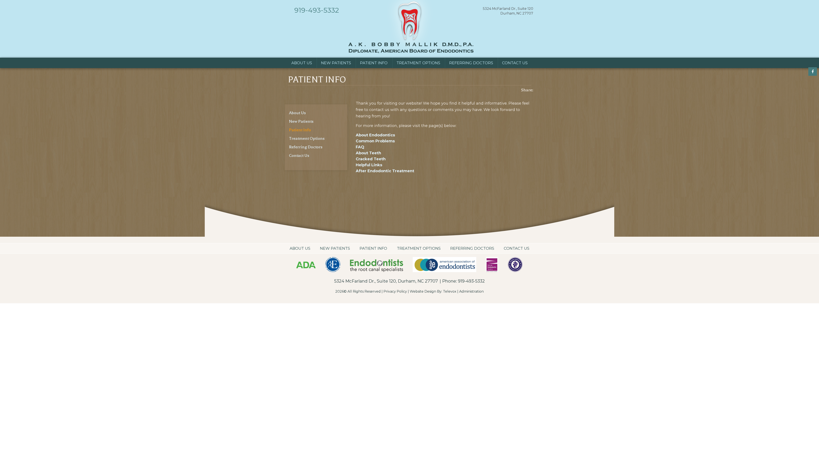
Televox (449, 291)
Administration (471, 291)
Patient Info (300, 129)
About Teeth (368, 153)
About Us (297, 112)
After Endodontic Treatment (385, 171)
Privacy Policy (395, 291)
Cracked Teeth (371, 159)
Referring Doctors (305, 146)
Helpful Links (369, 165)
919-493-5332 (316, 10)
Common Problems (375, 141)
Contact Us (299, 155)
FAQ (360, 147)
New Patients (301, 121)
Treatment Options (307, 138)
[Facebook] (812, 71)
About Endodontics (375, 135)
